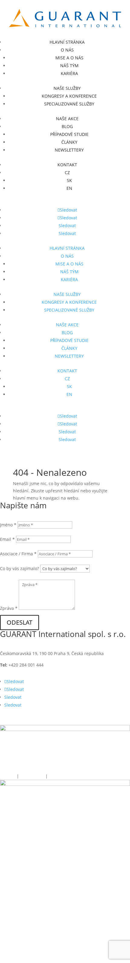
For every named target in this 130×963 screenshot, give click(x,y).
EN (69, 188)
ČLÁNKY (69, 142)
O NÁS (67, 50)
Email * (7, 539)
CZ (67, 172)
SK (69, 180)
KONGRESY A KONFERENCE (69, 96)
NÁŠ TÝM (69, 65)
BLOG (67, 126)
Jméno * (8, 525)
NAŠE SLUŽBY (67, 88)
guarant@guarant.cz (84, 665)
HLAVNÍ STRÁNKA (67, 42)
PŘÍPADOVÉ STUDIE (69, 134)
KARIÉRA (69, 73)
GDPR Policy (32, 776)
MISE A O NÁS (69, 58)
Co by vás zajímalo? (19, 568)
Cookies (7, 776)
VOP (52, 776)
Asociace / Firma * (18, 554)
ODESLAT (19, 622)
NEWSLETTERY (69, 150)
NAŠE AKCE (67, 118)
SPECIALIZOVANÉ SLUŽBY (69, 104)
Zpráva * (9, 608)
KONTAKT (67, 165)
